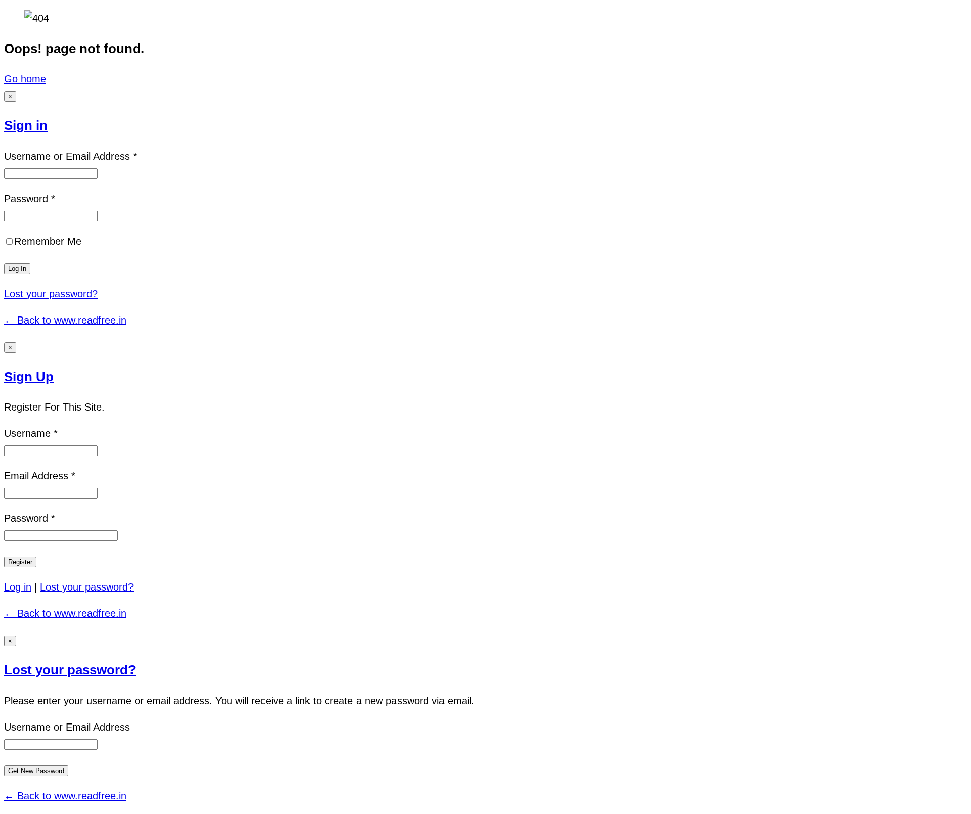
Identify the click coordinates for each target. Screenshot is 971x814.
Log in (17, 587)
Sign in (26, 125)
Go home (25, 78)
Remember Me (47, 241)
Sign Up (29, 376)
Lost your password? (51, 293)
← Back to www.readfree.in (65, 320)
